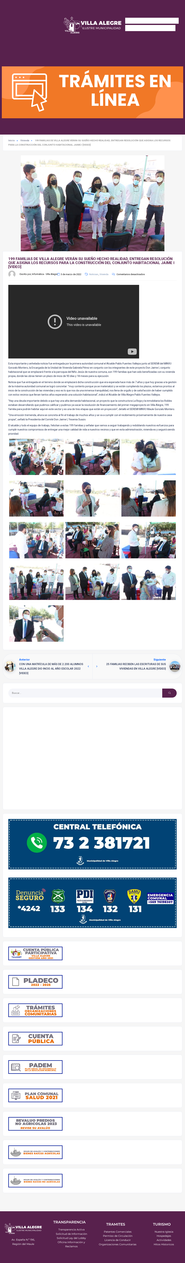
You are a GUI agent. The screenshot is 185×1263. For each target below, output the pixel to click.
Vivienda (24, 140)
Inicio (11, 140)
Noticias (93, 274)
